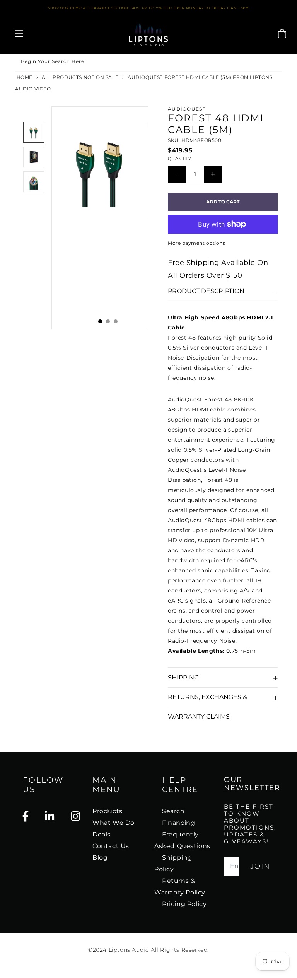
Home (23, 77)
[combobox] (148, 63)
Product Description (206, 291)
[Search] (273, 62)
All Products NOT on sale (80, 77)
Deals (101, 834)
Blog (100, 857)
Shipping (183, 677)
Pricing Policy (184, 904)
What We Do (113, 822)
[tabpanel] (100, 218)
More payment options (196, 243)
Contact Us (110, 846)
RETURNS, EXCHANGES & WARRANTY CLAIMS (207, 700)
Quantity (179, 158)
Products (107, 811)
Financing (178, 822)
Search (173, 811)
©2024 (98, 949)
